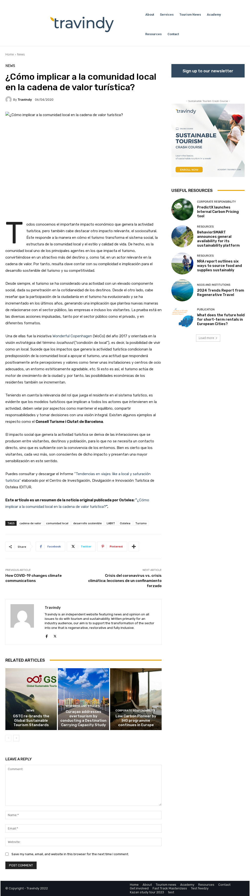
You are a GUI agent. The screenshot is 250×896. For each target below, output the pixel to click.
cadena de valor (30, 523)
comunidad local (57, 523)
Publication (206, 309)
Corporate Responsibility (135, 710)
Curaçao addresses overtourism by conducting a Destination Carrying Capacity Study (83, 718)
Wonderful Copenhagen (72, 336)
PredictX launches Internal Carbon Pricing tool (218, 211)
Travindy (25, 99)
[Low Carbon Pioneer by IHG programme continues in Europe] (136, 699)
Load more (206, 338)
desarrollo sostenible (87, 523)
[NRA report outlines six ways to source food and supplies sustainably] (182, 263)
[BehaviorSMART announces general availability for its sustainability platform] (182, 236)
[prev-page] (8, 738)
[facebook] (46, 635)
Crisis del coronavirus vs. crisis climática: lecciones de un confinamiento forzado (125, 580)
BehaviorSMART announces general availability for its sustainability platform (218, 239)
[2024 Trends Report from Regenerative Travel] (182, 290)
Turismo (141, 523)
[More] (134, 546)
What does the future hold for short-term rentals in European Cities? (221, 319)
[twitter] (55, 635)
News (21, 54)
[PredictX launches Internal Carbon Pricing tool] (182, 209)
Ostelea (125, 523)
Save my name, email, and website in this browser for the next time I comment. (70, 854)
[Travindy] (9, 99)
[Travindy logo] (82, 24)
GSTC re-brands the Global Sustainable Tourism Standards (31, 720)
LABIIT (111, 523)
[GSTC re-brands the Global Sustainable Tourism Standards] (31, 699)
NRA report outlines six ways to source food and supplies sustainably (219, 265)
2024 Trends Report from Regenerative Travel (220, 292)
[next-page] (16, 738)
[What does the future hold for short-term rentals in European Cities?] (182, 317)
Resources (205, 226)
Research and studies (83, 706)
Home (9, 54)
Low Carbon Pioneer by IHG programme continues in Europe (135, 720)
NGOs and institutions (213, 285)
